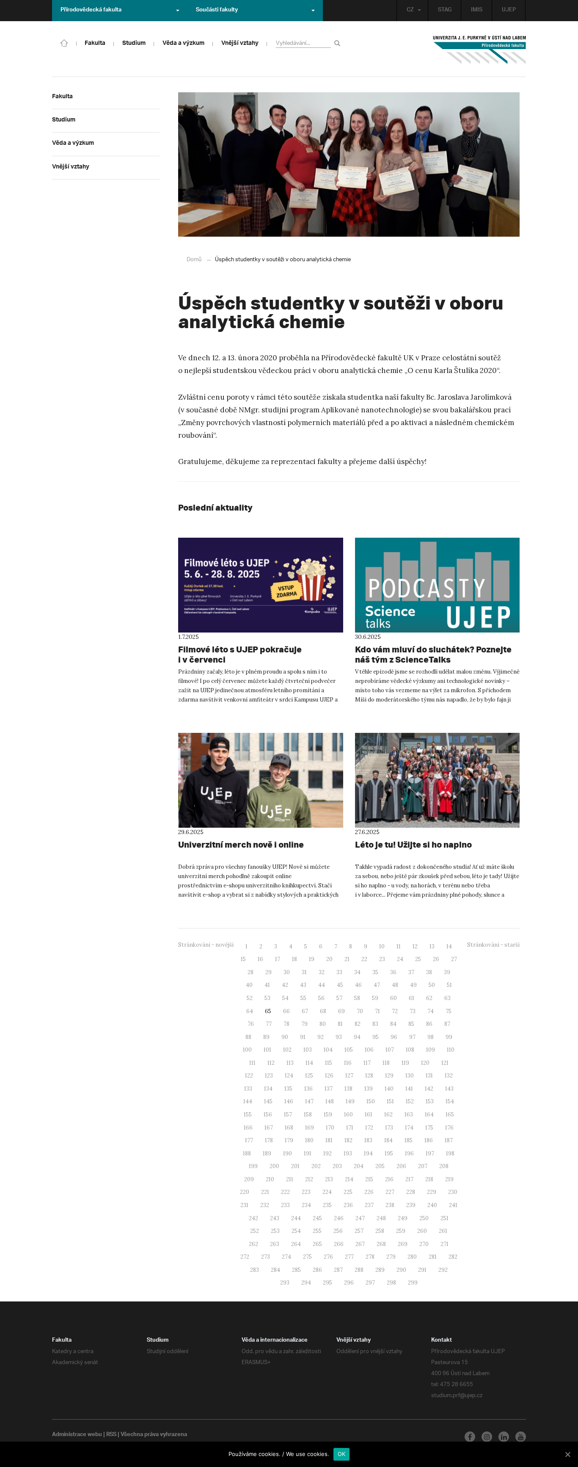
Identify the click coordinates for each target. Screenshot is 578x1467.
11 (398, 946)
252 (254, 1231)
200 (274, 1166)
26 (436, 959)
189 (267, 1153)
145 (268, 1101)
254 (296, 1231)
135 (288, 1088)
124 (289, 1075)
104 (328, 1049)
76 (251, 1024)
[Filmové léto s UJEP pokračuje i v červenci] (260, 585)
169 (309, 1127)
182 (348, 1140)
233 (285, 1205)
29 (268, 972)
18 (294, 959)
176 (449, 1127)
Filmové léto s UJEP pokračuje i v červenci (240, 654)
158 (308, 1114)
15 (243, 959)
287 (338, 1270)
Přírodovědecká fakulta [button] (91, 10)
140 (389, 1088)
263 (274, 1244)
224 (327, 1192)
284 (275, 1270)
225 (348, 1192)
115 (328, 1062)
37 (411, 972)
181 (329, 1140)
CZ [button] (410, 10)
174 (409, 1127)
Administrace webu (77, 1435)
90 (284, 1037)
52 (250, 998)
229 (431, 1192)
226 (369, 1192)
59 (375, 998)
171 (349, 1127)
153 (430, 1101)
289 (380, 1270)
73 (413, 1011)
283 (254, 1270)
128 (369, 1075)
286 (317, 1270)
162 (388, 1114)
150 (370, 1101)
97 (412, 1037)
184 (388, 1140)
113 (290, 1062)
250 (424, 1218)
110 (450, 1049)
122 (249, 1075)
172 (369, 1127)
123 (269, 1075)
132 (449, 1075)
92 (320, 1037)
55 (303, 998)
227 (389, 1192)
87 (447, 1024)
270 (424, 1244)
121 (445, 1062)
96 (394, 1037)
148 (329, 1101)
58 (357, 998)
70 (360, 1011)
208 (444, 1166)
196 (409, 1153)
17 (277, 959)
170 (330, 1127)
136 (308, 1088)
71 (377, 1011)
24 (400, 959)
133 (248, 1088)
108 (410, 1049)
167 (268, 1127)
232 (264, 1205)
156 (268, 1114)
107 (389, 1049)
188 (247, 1153)
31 (304, 972)
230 (452, 1192)
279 (391, 1256)
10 (382, 946)
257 (359, 1231)
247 (360, 1218)
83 (375, 1024)
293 (284, 1282)
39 (447, 972)
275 (307, 1256)
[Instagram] (487, 1436)
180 (309, 1140)
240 (432, 1205)
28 (250, 972)
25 (418, 959)
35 (375, 972)
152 (410, 1101)
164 (429, 1114)
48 (395, 985)
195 (389, 1153)
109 (430, 1049)
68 (323, 1011)
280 (412, 1256)
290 (401, 1270)
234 (306, 1205)
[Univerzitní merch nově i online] (260, 780)
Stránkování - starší (493, 944)
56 (321, 998)
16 (260, 959)
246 (339, 1218)
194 (368, 1153)
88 (248, 1037)
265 (317, 1244)
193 (348, 1153)
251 (444, 1218)
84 (393, 1024)
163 (409, 1114)
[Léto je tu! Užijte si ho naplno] (437, 780)
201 (295, 1166)
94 (357, 1037)
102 (287, 1049)
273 (265, 1256)
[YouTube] (520, 1436)
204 (358, 1166)
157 (288, 1114)
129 (389, 1075)
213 (329, 1179)
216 (389, 1179)
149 (350, 1101)
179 (289, 1140)
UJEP (509, 10)
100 (247, 1049)
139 (368, 1088)
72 (395, 1011)
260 (422, 1231)
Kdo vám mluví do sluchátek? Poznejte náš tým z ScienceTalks (433, 654)
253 (275, 1231)
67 (305, 1011)
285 (296, 1270)
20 (329, 959)
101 (267, 1049)
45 (340, 985)
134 (268, 1088)
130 (409, 1075)
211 (289, 1179)
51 (449, 985)
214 (349, 1179)
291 (422, 1270)
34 (357, 972)
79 (304, 1024)
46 (358, 985)
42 (285, 985)
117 (367, 1062)
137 (329, 1088)
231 (244, 1205)
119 (405, 1062)
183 (368, 1140)
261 (443, 1231)
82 (358, 1024)
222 (285, 1192)
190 (287, 1153)
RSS (111, 1435)
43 (303, 985)
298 (391, 1282)
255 (317, 1231)
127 (349, 1075)
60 (393, 998)
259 (400, 1231)
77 (269, 1024)
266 (339, 1244)
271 (444, 1244)
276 (328, 1256)
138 (348, 1088)
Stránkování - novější (206, 944)
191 (307, 1153)
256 (338, 1231)
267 (360, 1244)
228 (410, 1192)
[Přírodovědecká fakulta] (64, 42)
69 (341, 1011)
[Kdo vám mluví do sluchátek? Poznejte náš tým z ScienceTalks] (437, 585)
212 (309, 1179)
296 (349, 1282)
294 (306, 1282)
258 (379, 1231)
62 (429, 998)
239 (411, 1205)
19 (311, 959)
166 (248, 1127)
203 (337, 1166)
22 (364, 959)
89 (266, 1037)
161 (368, 1114)
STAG (444, 10)
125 (309, 1075)
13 (432, 946)
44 (321, 985)
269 (402, 1244)
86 (429, 1024)
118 (386, 1062)
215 (369, 1179)
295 (327, 1282)
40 (249, 985)
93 (339, 1037)
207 (422, 1166)
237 (369, 1205)
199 (253, 1166)
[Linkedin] (503, 1436)
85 (411, 1024)
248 (381, 1218)
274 (286, 1256)
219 (449, 1179)
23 (382, 959)
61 (411, 998)
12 (415, 946)
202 (316, 1166)
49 (413, 985)
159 (328, 1114)
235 (327, 1205)
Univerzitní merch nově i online (241, 844)
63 (447, 998)
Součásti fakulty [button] (217, 10)
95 (375, 1037)
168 (289, 1127)
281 (433, 1256)
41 (267, 985)
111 (252, 1062)
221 (265, 1192)
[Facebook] (470, 1436)
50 (432, 985)
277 (349, 1256)
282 (453, 1256)
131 (429, 1075)
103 (307, 1049)
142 (429, 1088)
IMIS (476, 10)
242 (253, 1218)
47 (377, 985)
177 (249, 1140)
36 (393, 972)
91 (303, 1037)
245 (317, 1218)
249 (402, 1218)
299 (413, 1282)
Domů (194, 260)
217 (409, 1179)
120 (425, 1062)
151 (390, 1101)
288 (359, 1270)
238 (389, 1205)
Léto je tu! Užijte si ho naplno (413, 844)
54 (285, 998)
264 (296, 1244)
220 (244, 1192)
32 (322, 972)
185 (409, 1140)
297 (370, 1282)
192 (327, 1153)
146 (288, 1101)
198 (450, 1153)
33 (339, 972)
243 (274, 1218)
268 (381, 1244)
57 (339, 998)
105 (348, 1049)
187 (449, 1140)
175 (429, 1127)
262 (253, 1244)
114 (309, 1062)
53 (267, 998)
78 (286, 1024)
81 (340, 1024)
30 (286, 972)
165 (450, 1114)
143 (449, 1088)
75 (448, 1011)
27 (454, 959)
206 (401, 1166)
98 (430, 1037)
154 (450, 1101)
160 (348, 1114)
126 (329, 1075)
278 (370, 1256)
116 (348, 1062)
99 (449, 1037)
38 (429, 972)
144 (247, 1101)
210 (270, 1179)
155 (248, 1114)
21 (347, 959)
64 (249, 1011)
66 (286, 1011)
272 (244, 1256)
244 (296, 1218)
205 (380, 1166)
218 (429, 1179)
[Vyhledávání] (338, 43)
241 (453, 1205)
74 (430, 1011)
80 (322, 1024)
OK (342, 1453)
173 (389, 1127)
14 (449, 946)
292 (443, 1270)
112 (271, 1062)
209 (249, 1179)
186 (428, 1140)
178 (269, 1140)
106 (369, 1049)
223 (306, 1192)
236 (348, 1205)
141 (409, 1088)
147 (309, 1101)
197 (430, 1153)
